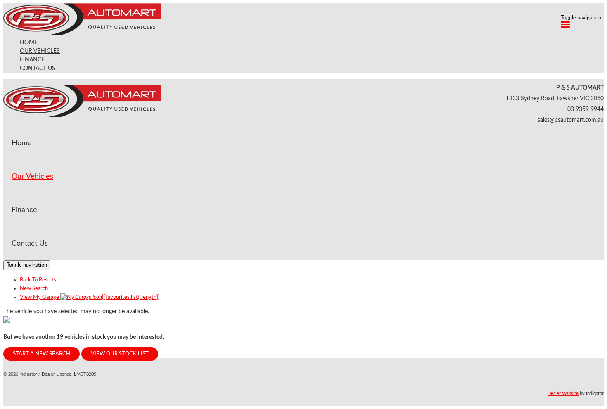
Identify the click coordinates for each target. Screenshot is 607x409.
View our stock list (120, 354)
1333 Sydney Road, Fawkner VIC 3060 (555, 99)
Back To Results (38, 280)
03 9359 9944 (585, 109)
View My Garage (90, 297)
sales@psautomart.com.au (571, 120)
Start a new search (41, 354)
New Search (34, 288)
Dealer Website (563, 393)
